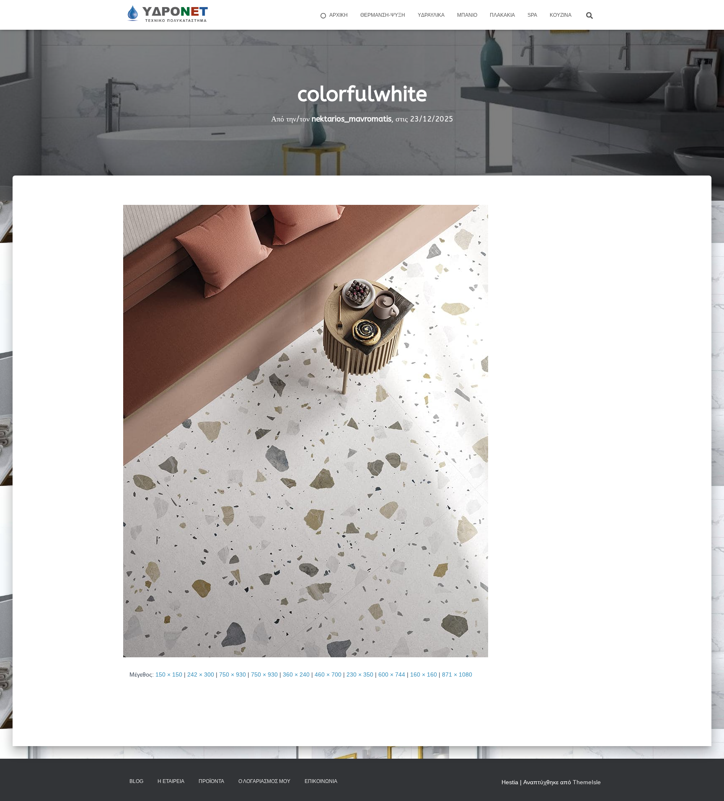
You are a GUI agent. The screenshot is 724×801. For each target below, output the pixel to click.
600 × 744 (391, 674)
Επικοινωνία (321, 781)
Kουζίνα (560, 15)
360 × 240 (296, 674)
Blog (136, 781)
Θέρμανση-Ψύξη (382, 15)
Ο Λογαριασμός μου (264, 781)
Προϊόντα (211, 781)
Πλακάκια (502, 15)
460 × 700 (328, 674)
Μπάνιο (467, 15)
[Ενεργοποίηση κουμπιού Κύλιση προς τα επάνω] (707, 784)
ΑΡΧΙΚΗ (338, 15)
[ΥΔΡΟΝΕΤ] (167, 15)
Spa (532, 15)
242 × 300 (200, 674)
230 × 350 (359, 674)
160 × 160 (423, 674)
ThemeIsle (587, 782)
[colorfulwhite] (305, 430)
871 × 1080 (457, 674)
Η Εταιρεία (171, 781)
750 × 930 (232, 674)
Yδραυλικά (431, 15)
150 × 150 (168, 674)
